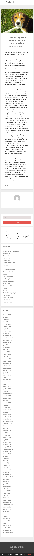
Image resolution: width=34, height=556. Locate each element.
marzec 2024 (7, 382)
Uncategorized (7, 302)
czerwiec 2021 (7, 458)
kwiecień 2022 (7, 435)
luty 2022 (5, 440)
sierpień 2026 (7, 315)
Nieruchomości (7, 286)
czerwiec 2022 (7, 430)
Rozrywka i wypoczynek (10, 293)
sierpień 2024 (7, 370)
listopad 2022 (7, 419)
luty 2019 (5, 523)
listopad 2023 (7, 391)
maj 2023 (5, 405)
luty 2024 (5, 384)
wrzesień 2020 (7, 479)
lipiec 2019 (6, 511)
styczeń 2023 (7, 414)
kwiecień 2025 (7, 352)
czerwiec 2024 (7, 375)
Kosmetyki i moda (8, 272)
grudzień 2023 (7, 389)
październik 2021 (8, 449)
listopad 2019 (7, 502)
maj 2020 (5, 488)
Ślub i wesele (6, 295)
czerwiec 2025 (7, 347)
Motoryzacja (6, 283)
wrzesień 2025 (7, 340)
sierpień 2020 (7, 481)
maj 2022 (5, 433)
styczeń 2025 (7, 359)
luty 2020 (5, 495)
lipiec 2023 (6, 400)
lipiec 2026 (6, 317)
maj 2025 (5, 349)
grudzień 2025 (7, 333)
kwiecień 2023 (7, 407)
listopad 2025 (7, 335)
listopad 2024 (7, 363)
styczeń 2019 (7, 525)
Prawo (5, 288)
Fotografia (6, 265)
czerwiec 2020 (7, 486)
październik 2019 (8, 505)
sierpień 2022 (7, 426)
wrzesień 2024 (7, 368)
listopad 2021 (7, 447)
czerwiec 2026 (7, 319)
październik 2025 (8, 338)
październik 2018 (8, 532)
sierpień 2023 (7, 398)
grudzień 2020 (7, 472)
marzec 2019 (7, 521)
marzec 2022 (7, 437)
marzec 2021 (7, 465)
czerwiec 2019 (7, 514)
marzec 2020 (7, 493)
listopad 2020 (7, 474)
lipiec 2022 (6, 428)
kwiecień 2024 (7, 379)
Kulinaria (5, 274)
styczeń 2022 (7, 442)
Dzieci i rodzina (7, 258)
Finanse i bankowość (9, 263)
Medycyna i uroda (8, 281)
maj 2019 (5, 516)
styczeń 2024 (7, 386)
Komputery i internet (9, 269)
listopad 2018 (7, 530)
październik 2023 (8, 393)
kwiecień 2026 (7, 324)
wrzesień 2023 (7, 396)
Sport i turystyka (8, 297)
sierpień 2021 (7, 454)
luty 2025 (5, 356)
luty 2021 (5, 467)
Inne (24, 46)
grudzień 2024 (7, 361)
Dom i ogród (6, 253)
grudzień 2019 (7, 500)
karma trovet (18, 180)
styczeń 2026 (7, 331)
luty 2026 (5, 329)
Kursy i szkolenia (8, 276)
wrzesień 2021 (7, 451)
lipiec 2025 (6, 345)
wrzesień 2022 (7, 423)
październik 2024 (8, 366)
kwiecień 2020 (7, 491)
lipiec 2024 (6, 373)
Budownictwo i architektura (11, 251)
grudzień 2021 (7, 444)
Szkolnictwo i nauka (8, 300)
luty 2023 (5, 412)
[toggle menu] (3, 2)
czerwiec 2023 (7, 403)
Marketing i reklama (9, 279)
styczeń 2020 (7, 498)
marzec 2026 (7, 326)
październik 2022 (8, 421)
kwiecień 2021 (7, 463)
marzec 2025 (7, 354)
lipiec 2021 (6, 456)
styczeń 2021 (7, 470)
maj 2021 (5, 461)
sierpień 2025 (7, 342)
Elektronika (6, 260)
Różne (5, 290)
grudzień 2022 (7, 417)
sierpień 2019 (7, 509)
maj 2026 (5, 322)
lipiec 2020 (6, 484)
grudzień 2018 (7, 528)
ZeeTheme (30, 554)
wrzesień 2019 (7, 507)
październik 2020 (8, 477)
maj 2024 (5, 377)
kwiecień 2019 (7, 518)
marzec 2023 (7, 410)
